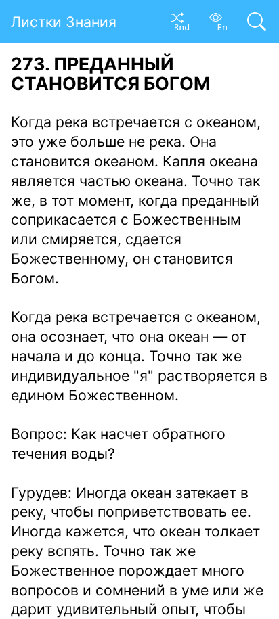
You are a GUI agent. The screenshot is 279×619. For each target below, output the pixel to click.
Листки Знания (63, 21)
